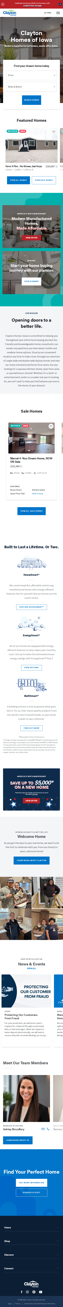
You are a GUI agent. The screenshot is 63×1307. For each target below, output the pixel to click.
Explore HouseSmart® (31, 607)
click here (35, 794)
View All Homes (18, 180)
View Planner (31, 281)
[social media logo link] (21, 1292)
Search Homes (31, 100)
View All (31, 968)
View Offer (31, 237)
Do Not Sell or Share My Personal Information (39, 1304)
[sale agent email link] (43, 1129)
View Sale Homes (44, 180)
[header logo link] (9, 13)
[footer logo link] (31, 1284)
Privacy (17, 1304)
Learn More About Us (17, 1140)
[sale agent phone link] (48, 1129)
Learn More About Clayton (31, 860)
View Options (31, 667)
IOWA (48, 13)
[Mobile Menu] (58, 13)
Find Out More (31, 728)
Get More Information (31, 1182)
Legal (9, 1304)
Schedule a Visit (31, 1192)
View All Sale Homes (32, 511)
